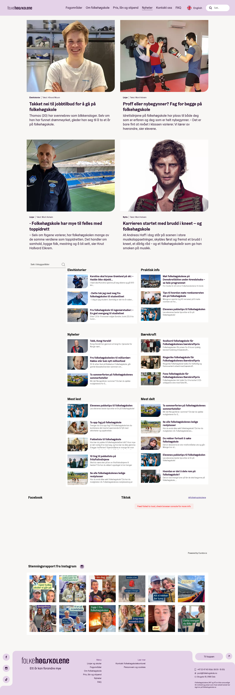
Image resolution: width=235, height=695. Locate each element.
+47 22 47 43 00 (204, 669)
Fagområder (74, 8)
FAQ (178, 8)
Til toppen (209, 656)
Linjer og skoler (94, 663)
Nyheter (147, 8)
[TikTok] (6, 679)
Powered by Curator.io (197, 553)
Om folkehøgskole (97, 8)
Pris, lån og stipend (125, 8)
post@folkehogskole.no (207, 673)
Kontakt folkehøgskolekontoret (131, 663)
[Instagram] (6, 668)
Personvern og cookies (135, 667)
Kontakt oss (164, 8)
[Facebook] (6, 657)
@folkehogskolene (197, 497)
